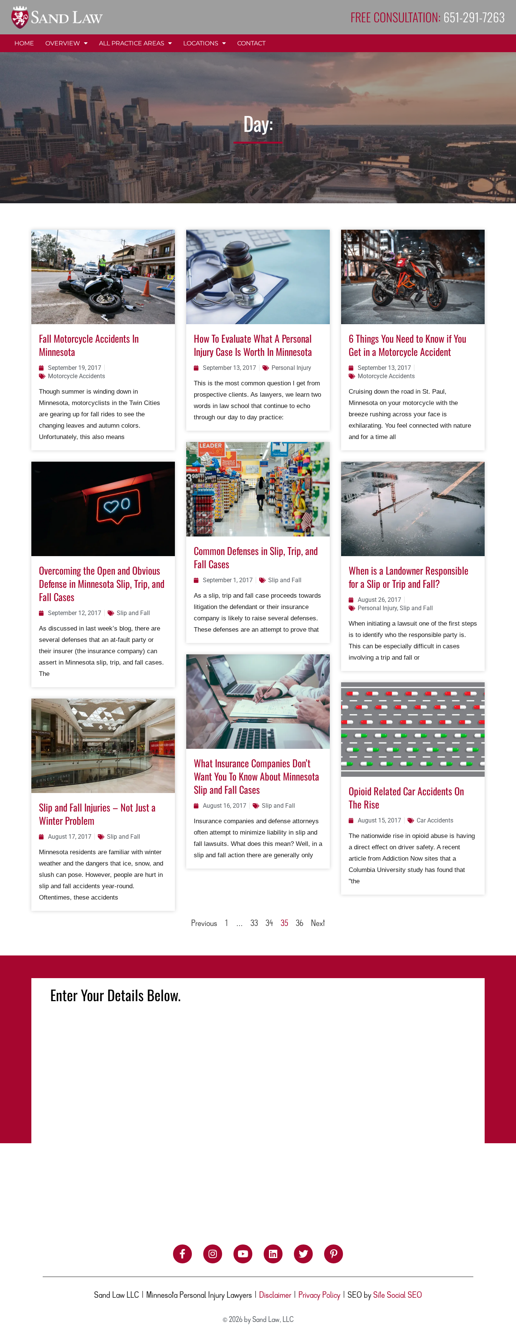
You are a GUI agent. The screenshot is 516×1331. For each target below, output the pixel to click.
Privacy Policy (319, 1295)
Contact (251, 43)
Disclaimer (275, 1295)
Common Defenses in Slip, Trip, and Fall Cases (256, 557)
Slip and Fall (133, 613)
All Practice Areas (131, 43)
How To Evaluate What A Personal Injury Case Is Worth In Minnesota (253, 345)
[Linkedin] (273, 1253)
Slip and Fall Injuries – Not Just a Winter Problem (97, 814)
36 (299, 924)
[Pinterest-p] (333, 1253)
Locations (200, 43)
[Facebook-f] (182, 1253)
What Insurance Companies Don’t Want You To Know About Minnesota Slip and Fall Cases (256, 776)
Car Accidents (435, 820)
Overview (62, 43)
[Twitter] (303, 1253)
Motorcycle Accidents (76, 376)
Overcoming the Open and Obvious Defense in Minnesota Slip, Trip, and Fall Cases (101, 583)
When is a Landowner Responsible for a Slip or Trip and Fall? (408, 577)
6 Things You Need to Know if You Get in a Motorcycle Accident (407, 345)
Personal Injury (291, 367)
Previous (204, 924)
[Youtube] (242, 1253)
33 (254, 924)
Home (24, 43)
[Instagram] (212, 1253)
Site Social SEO (397, 1295)
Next (318, 924)
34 (269, 924)
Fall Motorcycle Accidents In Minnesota (89, 345)
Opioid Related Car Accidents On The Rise (406, 798)
